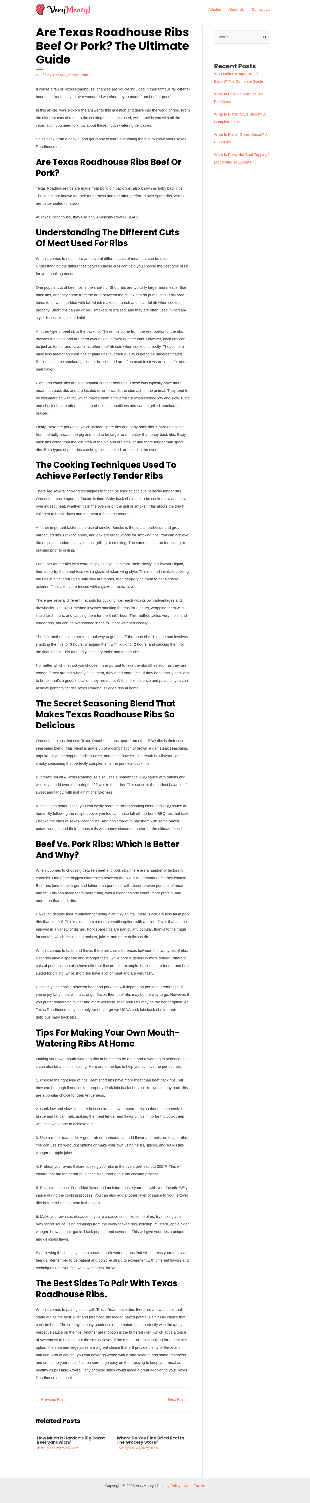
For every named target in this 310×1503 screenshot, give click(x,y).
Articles (214, 9)
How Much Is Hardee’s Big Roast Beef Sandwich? (71, 1440)
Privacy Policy (169, 1486)
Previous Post (50, 1399)
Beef (40, 75)
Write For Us (194, 1486)
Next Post (178, 1399)
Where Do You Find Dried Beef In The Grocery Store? (150, 1440)
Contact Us (261, 9)
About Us (236, 9)
